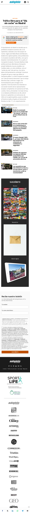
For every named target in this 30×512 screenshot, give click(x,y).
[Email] (27, 511)
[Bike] (13, 471)
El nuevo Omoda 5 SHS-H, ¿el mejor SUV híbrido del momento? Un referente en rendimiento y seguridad (20, 141)
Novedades (15, 121)
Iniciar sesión (25, 2)
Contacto (5, 369)
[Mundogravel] (14, 506)
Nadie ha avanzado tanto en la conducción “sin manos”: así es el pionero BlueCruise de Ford (20, 113)
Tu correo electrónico (7, 310)
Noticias (15, 18)
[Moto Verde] (13, 431)
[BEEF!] (13, 495)
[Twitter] (7, 510)
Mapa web (25, 369)
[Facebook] (2, 511)
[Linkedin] (12, 511)
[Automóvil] (13, 426)
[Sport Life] (14, 442)
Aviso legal (20, 369)
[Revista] (15, 203)
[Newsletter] (15, 239)
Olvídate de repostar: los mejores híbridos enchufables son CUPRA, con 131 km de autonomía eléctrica (20, 156)
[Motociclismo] (13, 435)
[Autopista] (15, 2)
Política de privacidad (12, 369)
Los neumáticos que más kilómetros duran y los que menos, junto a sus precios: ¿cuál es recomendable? (20, 169)
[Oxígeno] (14, 476)
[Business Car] (13, 415)
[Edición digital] (15, 272)
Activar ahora (10, 42)
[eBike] (14, 489)
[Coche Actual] (14, 410)
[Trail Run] (14, 457)
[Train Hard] (14, 482)
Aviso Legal (17, 328)
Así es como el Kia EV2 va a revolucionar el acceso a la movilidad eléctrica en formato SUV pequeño (20, 127)
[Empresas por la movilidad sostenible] (15, 392)
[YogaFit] (14, 461)
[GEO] (13, 500)
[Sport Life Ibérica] (15, 380)
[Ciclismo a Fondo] (13, 466)
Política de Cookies (12, 329)
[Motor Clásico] (13, 421)
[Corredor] (13, 448)
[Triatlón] (13, 453)
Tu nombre (4, 304)
